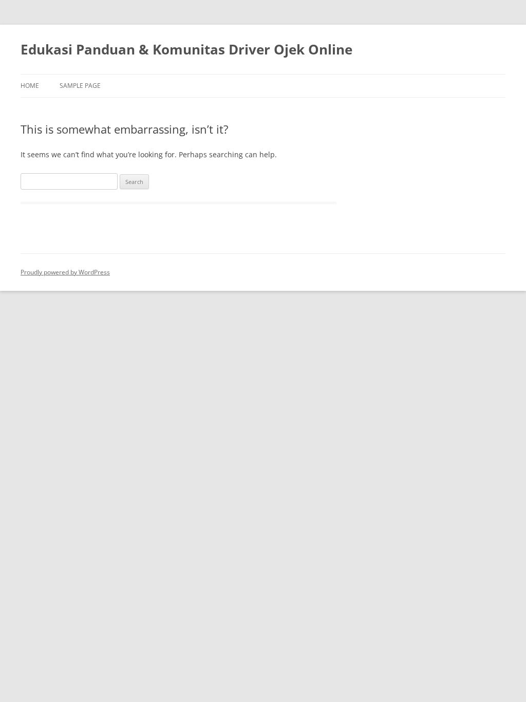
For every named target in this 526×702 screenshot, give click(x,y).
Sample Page (80, 85)
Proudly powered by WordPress (65, 272)
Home (30, 85)
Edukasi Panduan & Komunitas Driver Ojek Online (186, 49)
